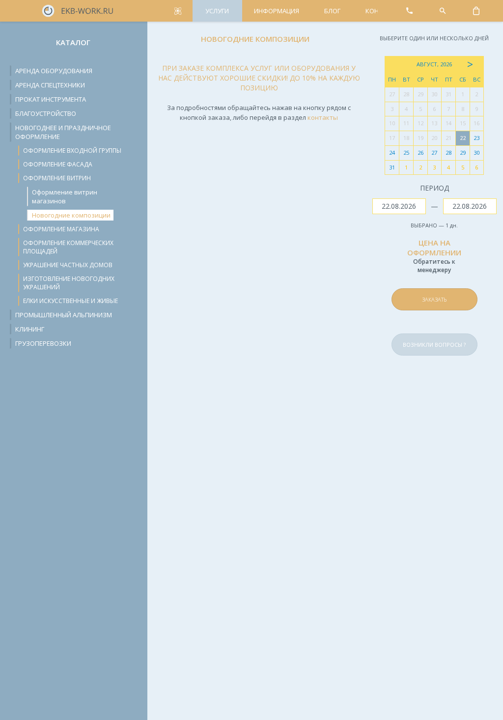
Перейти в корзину (455, 276)
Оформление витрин (57, 178)
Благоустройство (45, 113)
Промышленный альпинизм (63, 314)
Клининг (29, 329)
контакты (322, 117)
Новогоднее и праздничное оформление (63, 132)
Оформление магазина (61, 229)
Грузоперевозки (43, 343)
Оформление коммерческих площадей (68, 247)
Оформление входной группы (72, 150)
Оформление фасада (57, 164)
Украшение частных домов (67, 265)
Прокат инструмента (50, 99)
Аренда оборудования (53, 70)
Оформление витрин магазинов (64, 196)
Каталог (73, 42)
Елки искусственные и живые (70, 301)
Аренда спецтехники (50, 85)
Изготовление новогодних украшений (68, 283)
